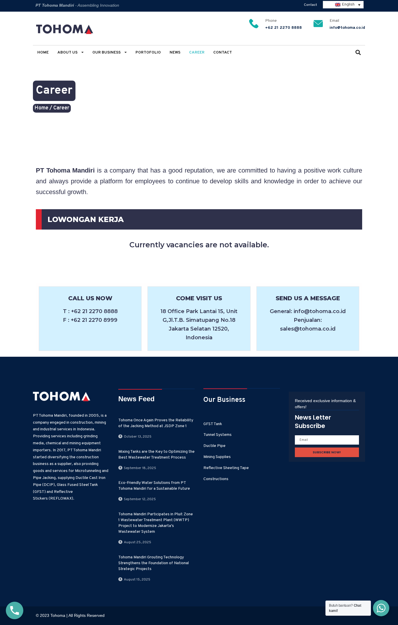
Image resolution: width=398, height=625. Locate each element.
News (175, 52)
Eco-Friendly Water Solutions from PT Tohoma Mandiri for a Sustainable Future (154, 485)
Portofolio (148, 52)
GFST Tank (212, 424)
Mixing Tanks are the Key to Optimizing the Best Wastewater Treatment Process (156, 454)
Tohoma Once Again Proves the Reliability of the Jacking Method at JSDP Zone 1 (155, 423)
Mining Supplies (217, 456)
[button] (358, 53)
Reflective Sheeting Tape (226, 468)
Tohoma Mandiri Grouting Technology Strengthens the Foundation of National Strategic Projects (153, 563)
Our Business (106, 52)
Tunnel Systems (217, 434)
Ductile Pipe (214, 445)
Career (197, 52)
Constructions (215, 479)
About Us (67, 52)
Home (43, 52)
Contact (310, 5)
